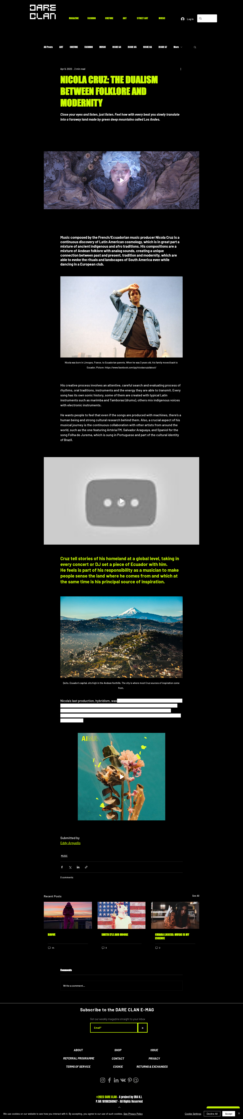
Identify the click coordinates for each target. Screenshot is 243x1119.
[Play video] (121, 180)
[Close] (239, 1113)
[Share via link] (86, 867)
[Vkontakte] (123, 1080)
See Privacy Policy (133, 1113)
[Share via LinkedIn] (78, 867)
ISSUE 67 (163, 46)
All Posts (48, 46)
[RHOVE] (68, 915)
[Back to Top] (119, 1107)
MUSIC (102, 46)
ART (61, 46)
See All (195, 895)
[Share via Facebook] (61, 867)
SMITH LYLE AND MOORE (114, 934)
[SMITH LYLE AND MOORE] (122, 915)
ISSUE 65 (132, 46)
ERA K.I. (138, 1097)
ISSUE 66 (147, 46)
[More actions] (181, 69)
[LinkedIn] (116, 1080)
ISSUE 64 (116, 46)
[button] (195, 47)
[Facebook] (109, 1080)
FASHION (88, 46)
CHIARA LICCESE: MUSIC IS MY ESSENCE (172, 936)
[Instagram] (102, 1080)
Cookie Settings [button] (193, 1113)
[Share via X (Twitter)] (70, 867)
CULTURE (74, 46)
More (176, 46)
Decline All (212, 1113)
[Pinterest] (129, 1080)
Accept (228, 1113)
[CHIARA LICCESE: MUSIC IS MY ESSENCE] (175, 915)
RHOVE (51, 934)
